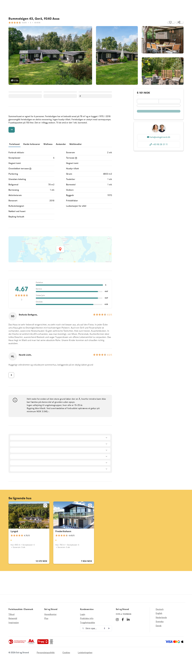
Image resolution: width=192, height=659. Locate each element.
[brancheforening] (17, 643)
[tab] (19, 527)
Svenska (160, 621)
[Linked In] (128, 619)
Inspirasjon (13, 622)
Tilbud (11, 614)
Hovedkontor (50, 614)
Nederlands (161, 617)
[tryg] (43, 643)
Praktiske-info (86, 618)
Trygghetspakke (87, 622)
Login (82, 614)
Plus (46, 618)
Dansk (158, 625)
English (159, 613)
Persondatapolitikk (46, 652)
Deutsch (160, 609)
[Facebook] (123, 619)
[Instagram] (117, 619)
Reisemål (12, 618)
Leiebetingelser (85, 652)
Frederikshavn (63, 531)
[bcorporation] (52, 643)
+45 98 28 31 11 (160, 144)
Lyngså (14, 531)
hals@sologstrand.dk (160, 137)
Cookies (66, 652)
